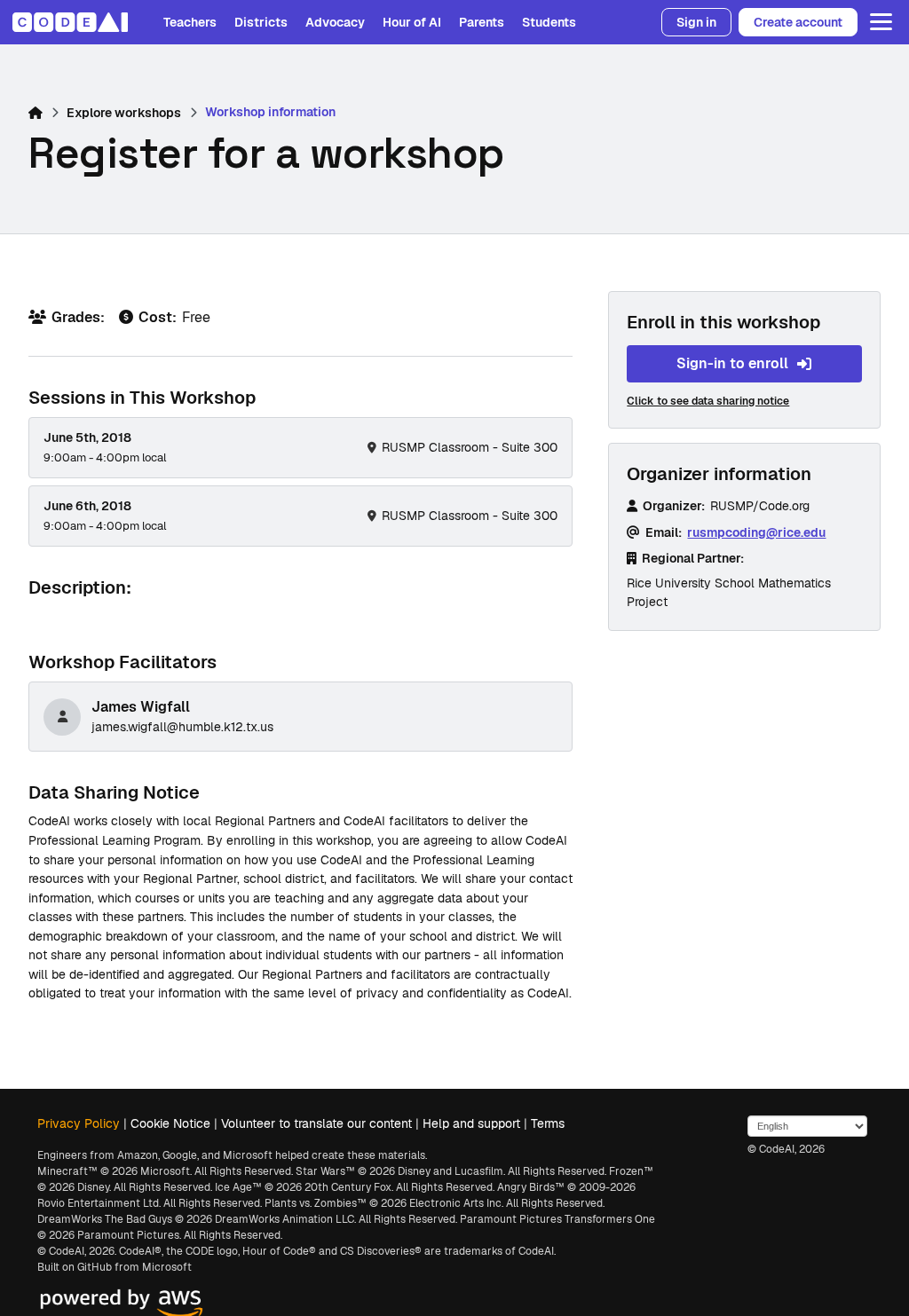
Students (549, 22)
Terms (548, 1123)
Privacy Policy (78, 1123)
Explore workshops (124, 113)
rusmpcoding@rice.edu (756, 532)
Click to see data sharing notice (708, 401)
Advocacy (335, 22)
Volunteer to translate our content (316, 1123)
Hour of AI (412, 22)
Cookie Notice (170, 1123)
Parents (481, 22)
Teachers (190, 22)
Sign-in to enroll (732, 363)
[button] (877, 22)
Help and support (471, 1123)
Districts (261, 22)
